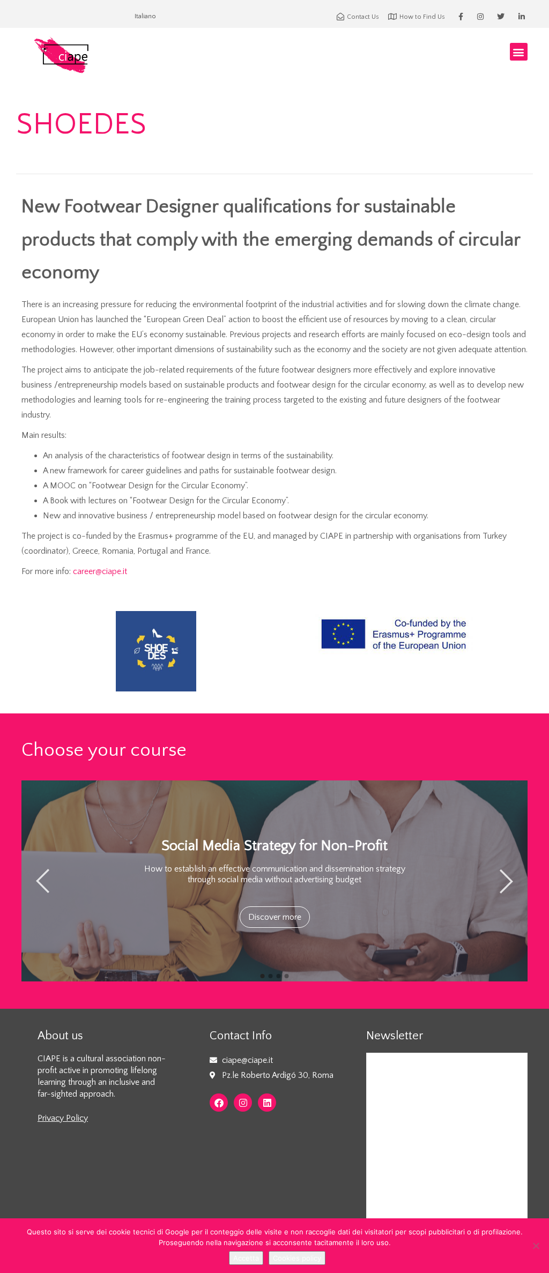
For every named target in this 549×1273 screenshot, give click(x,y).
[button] (519, 52)
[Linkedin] (267, 1102)
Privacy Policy (63, 1118)
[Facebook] (219, 1102)
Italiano (145, 16)
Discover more (274, 917)
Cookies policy (297, 1258)
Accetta (246, 1258)
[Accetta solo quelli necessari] (535, 1245)
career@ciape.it (100, 571)
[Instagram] (243, 1102)
